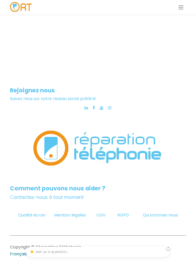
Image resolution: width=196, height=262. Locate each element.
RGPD (123, 215)
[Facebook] (94, 108)
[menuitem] (18, 254)
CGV (101, 215)
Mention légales (70, 215)
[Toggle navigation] (181, 7)
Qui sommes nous (160, 215)
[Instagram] (110, 108)
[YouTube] (101, 108)
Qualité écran (31, 215)
